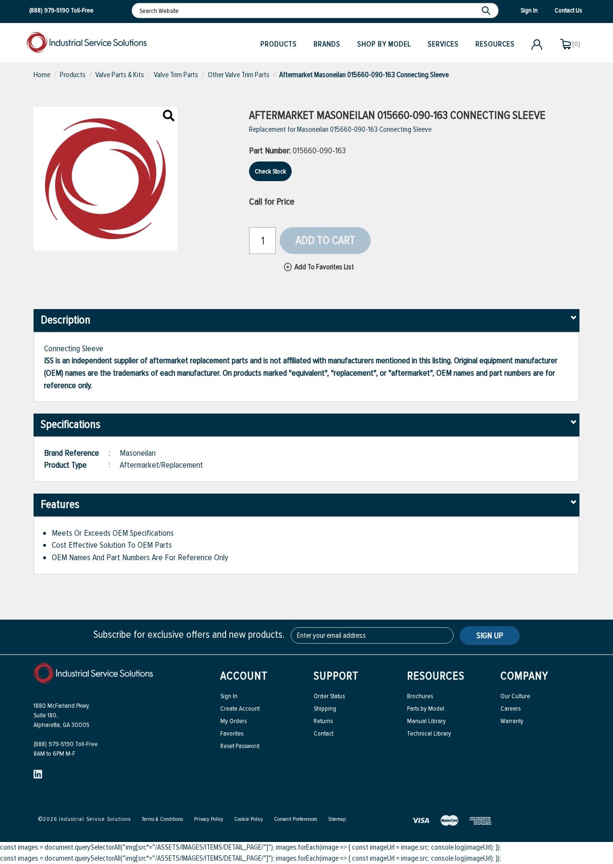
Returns (323, 721)
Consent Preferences (295, 819)
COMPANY (524, 676)
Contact (323, 733)
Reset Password (240, 746)
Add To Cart (325, 240)
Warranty (511, 721)
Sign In (229, 696)
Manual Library (426, 721)
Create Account (240, 708)
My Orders (233, 721)
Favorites (231, 733)
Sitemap (337, 819)
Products (279, 44)
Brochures (420, 696)
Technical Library (429, 733)
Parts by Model (425, 708)
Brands (327, 44)
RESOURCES (436, 676)
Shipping (325, 708)
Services (443, 44)
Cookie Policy (248, 819)
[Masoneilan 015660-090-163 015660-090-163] (168, 116)
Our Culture (515, 696)
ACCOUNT (244, 676)
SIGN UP (490, 635)
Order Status (329, 696)
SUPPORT (336, 676)
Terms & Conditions (162, 819)
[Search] (487, 10)
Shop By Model (384, 44)
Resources (495, 44)
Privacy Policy (208, 819)
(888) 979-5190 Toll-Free (66, 744)
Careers (510, 708)
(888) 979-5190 (49, 10)
